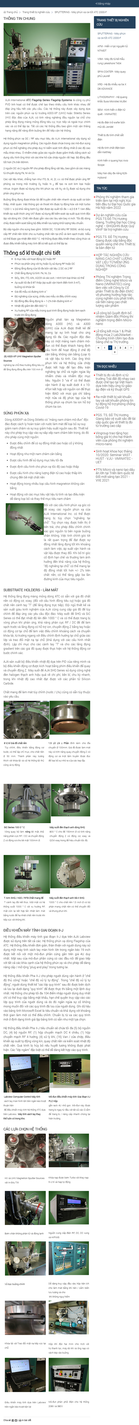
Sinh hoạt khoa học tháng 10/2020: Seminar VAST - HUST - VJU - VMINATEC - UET (114, 456)
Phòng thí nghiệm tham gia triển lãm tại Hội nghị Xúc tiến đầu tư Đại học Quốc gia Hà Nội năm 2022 (116, 202)
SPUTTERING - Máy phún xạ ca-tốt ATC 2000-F (81, 12)
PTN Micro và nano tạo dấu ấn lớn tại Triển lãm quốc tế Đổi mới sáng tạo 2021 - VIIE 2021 (115, 474)
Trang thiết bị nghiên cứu (36, 12)
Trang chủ (12, 12)
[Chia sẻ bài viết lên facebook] (13, 1420)
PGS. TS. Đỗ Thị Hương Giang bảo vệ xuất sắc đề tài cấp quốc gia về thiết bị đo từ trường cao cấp (116, 420)
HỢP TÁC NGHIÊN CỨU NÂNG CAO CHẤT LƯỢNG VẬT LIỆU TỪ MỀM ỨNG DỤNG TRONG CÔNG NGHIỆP (114, 262)
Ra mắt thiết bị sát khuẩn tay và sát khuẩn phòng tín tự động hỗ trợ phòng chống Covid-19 (115, 402)
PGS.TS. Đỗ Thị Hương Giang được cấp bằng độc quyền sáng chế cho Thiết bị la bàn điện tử (115, 242)
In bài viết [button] (26, 1420)
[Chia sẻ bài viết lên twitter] (16, 1420)
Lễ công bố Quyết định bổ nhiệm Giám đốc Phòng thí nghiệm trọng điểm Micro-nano (114, 318)
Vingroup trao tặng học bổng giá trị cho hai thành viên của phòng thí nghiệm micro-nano (114, 438)
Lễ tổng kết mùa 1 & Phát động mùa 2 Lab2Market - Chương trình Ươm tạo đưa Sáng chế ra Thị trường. (115, 336)
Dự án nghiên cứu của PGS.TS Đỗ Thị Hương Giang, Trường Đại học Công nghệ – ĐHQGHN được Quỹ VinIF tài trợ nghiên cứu (115, 222)
